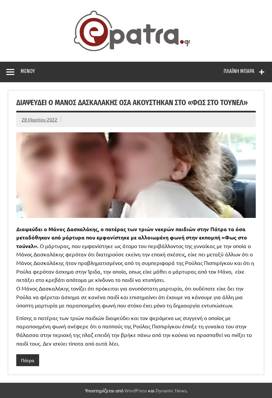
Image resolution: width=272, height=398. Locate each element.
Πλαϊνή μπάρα (239, 71)
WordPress (135, 390)
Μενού (28, 71)
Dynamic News (171, 390)
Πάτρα (27, 360)
